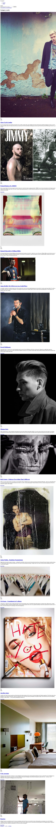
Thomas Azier (4, 429)
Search (1, 6)
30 (8, 826)
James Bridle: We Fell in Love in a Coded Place (13, 286)
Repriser (2, 819)
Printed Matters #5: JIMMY (8, 186)
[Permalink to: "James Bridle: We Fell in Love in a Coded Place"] (17, 280)
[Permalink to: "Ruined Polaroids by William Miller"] (22, 245)
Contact (4, 2)
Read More (2, 128)
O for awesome (4, 773)
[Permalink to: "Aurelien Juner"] (27, 687)
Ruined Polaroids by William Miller (10, 251)
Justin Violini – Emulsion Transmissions (11, 560)
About (4, 3)
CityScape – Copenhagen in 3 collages (11, 601)
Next (10, 826)
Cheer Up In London (6, 122)
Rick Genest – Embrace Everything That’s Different (15, 479)
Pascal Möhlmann (5, 347)
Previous (1, 826)
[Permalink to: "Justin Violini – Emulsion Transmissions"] (26, 554)
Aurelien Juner (4, 693)
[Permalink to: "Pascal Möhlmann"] (25, 341)
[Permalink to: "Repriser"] (22, 813)
